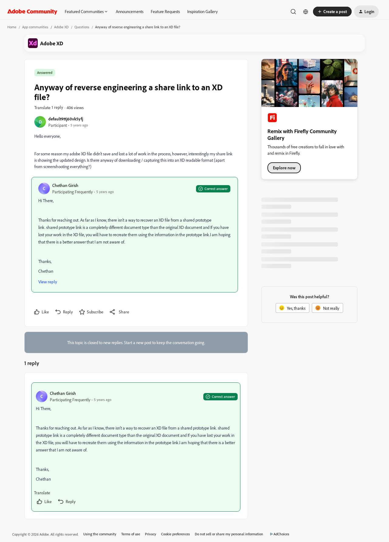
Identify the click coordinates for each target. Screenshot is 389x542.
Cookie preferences (175, 534)
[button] (332, 11)
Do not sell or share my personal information (229, 534)
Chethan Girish (65, 185)
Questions (81, 27)
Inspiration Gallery (202, 11)
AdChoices (281, 534)
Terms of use (130, 534)
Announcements (129, 11)
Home (11, 27)
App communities (35, 27)
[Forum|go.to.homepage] (32, 11)
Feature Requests (165, 11)
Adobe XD (61, 27)
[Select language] (306, 11)
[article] (135, 447)
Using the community (99, 534)
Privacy (150, 534)
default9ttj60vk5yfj (65, 118)
